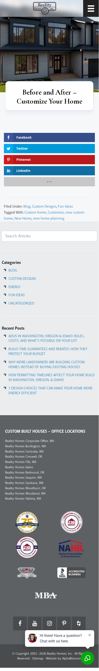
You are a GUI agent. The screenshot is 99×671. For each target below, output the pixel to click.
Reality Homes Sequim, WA (23, 478)
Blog (26, 206)
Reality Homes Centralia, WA (24, 451)
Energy (14, 287)
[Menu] (91, 8)
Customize (56, 212)
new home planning (48, 218)
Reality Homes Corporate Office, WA (29, 441)
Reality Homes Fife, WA (20, 462)
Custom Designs (44, 206)
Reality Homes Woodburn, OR (25, 488)
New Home (22, 218)
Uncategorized (21, 303)
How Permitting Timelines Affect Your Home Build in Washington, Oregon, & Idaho (51, 377)
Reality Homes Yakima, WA (23, 499)
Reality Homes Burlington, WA (25, 446)
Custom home (35, 212)
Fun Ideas (65, 206)
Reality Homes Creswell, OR (23, 457)
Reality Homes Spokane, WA (24, 483)
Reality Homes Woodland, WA (25, 493)
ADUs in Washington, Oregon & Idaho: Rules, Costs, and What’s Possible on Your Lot (46, 338)
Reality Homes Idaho (19, 467)
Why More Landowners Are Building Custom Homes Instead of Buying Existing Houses (46, 364)
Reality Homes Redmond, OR (24, 472)
